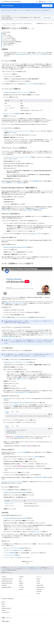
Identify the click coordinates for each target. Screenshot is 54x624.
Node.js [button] (7, 411)
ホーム (3, 23)
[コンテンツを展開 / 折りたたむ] (10, 32)
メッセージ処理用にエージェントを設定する (12, 182)
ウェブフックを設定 (39, 208)
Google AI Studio (40, 585)
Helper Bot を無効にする (28, 210)
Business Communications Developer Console (15, 247)
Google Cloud (39, 589)
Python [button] (17, 411)
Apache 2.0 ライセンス (10, 568)
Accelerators (4, 585)
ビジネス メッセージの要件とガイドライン (14, 550)
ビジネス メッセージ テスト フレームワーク (12, 481)
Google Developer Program (7, 578)
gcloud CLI (6, 398)
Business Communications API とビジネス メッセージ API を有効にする (33, 54)
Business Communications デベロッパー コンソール (16, 92)
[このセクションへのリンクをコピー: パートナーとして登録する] (21, 89)
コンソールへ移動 (47, 5)
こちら (44, 10)
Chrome (38, 581)
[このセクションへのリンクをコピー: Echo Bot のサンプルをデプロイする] (20, 396)
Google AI (4, 610)
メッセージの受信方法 (9, 552)
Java (21, 402)
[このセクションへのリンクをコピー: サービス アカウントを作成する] (21, 128)
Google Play (39, 591)
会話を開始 (35, 181)
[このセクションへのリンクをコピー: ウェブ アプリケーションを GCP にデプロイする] (31, 327)
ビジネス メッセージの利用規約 (11, 113)
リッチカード (20, 303)
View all (38, 593)
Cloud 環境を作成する (19, 436)
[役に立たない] (51, 24)
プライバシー (9, 617)
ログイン (50, 1)
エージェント (7, 557)
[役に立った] (49, 24)
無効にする (20, 322)
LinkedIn (20, 585)
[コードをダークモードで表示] (49, 414)
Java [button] (12, 411)
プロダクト (8, 23)
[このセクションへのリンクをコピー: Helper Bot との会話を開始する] (21, 214)
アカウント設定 (34, 456)
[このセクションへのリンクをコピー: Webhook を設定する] (15, 449)
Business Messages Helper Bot (11, 321)
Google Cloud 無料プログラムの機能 (23, 392)
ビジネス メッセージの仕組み (16, 548)
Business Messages (7, 5)
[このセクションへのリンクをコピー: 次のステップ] (10, 541)
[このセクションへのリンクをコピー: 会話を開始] (9, 513)
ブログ (20, 578)
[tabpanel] (28, 415)
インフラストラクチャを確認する (12, 555)
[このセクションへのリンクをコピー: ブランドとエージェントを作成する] (28, 148)
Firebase (38, 583)
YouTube (21, 589)
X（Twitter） (21, 587)
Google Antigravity (40, 587)
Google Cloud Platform (6, 608)
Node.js (15, 402)
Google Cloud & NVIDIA (6, 587)
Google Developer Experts (7, 583)
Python (26, 402)
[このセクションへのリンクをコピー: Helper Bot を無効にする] (17, 237)
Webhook (42, 330)
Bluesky (20, 581)
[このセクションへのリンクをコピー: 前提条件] (9, 49)
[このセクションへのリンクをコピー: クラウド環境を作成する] (14, 348)
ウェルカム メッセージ (9, 503)
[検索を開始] (37, 1)
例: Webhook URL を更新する (41, 477)
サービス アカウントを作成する (11, 405)
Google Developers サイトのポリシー (36, 568)
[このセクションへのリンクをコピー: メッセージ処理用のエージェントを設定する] (34, 263)
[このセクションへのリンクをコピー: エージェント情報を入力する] (20, 487)
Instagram (21, 583)
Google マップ (35, 233)
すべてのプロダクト (6, 612)
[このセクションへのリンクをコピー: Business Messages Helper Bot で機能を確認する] (38, 188)
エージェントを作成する (32, 83)
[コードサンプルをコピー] (51, 414)
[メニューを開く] (2, 1)
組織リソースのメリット (23, 378)
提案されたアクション (11, 303)
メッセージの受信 (21, 452)
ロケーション (15, 557)
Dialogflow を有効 (6, 210)
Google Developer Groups (7, 581)
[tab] (7, 411)
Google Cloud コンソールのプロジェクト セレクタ (16, 362)
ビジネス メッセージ (7, 25)
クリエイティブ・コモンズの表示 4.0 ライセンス (29, 567)
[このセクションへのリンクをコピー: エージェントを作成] (17, 61)
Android (38, 578)
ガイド (14, 25)
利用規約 (3, 617)
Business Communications (12, 1)
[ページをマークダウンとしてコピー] (32, 28)
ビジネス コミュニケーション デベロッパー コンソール (17, 131)
